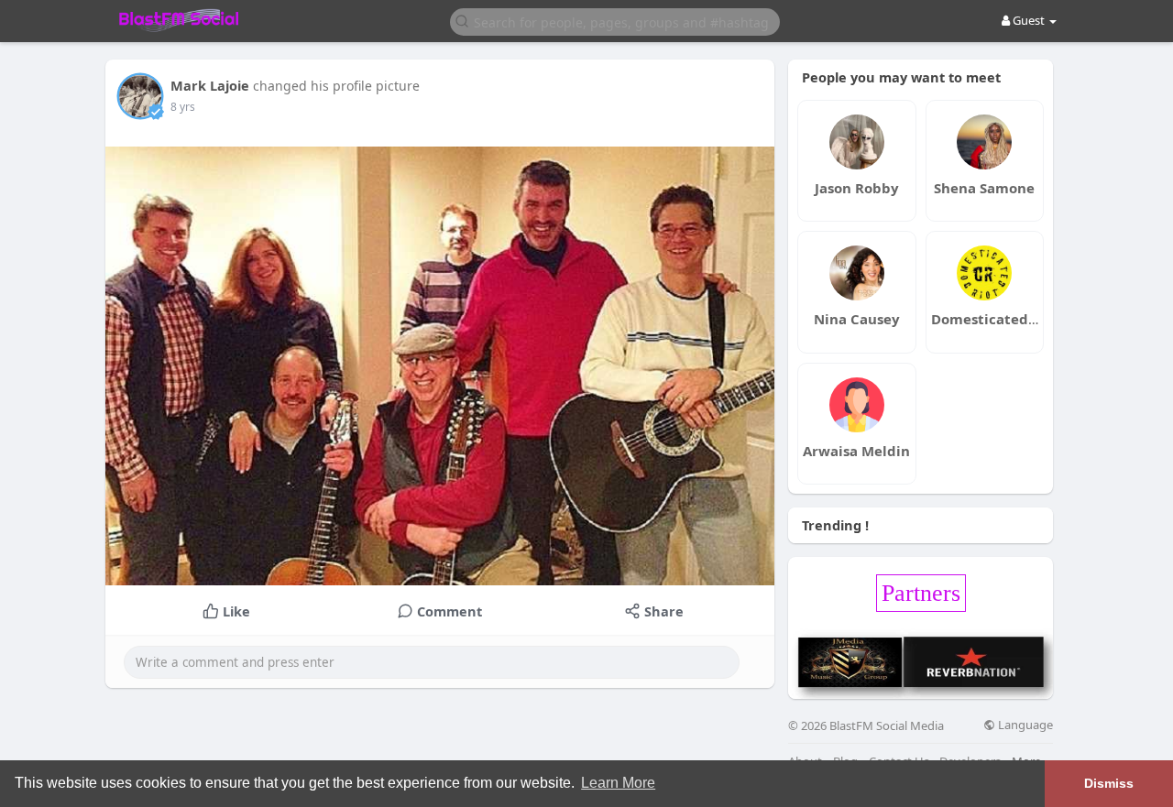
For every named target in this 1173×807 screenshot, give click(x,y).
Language (1024, 725)
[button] (615, 20)
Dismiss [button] (1109, 783)
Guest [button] (1028, 20)
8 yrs (182, 107)
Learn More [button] (618, 783)
